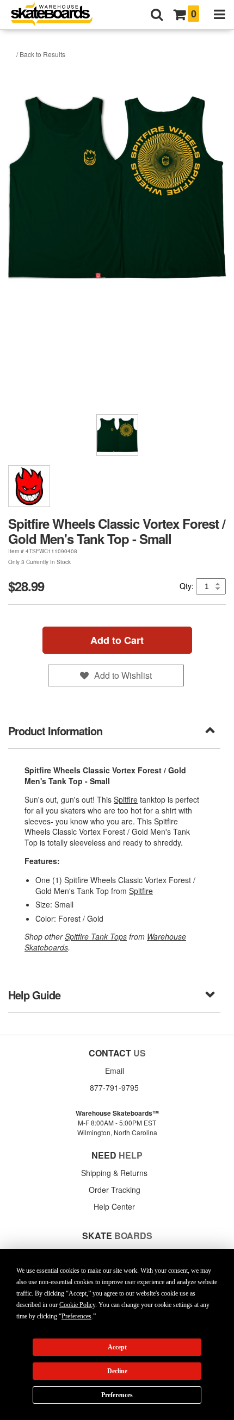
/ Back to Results (40, 54)
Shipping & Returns (114, 1172)
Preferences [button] (76, 1316)
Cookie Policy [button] (77, 1305)
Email (114, 1070)
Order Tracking (114, 1189)
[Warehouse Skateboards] (57, 15)
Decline (117, 1371)
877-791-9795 (114, 1087)
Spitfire (126, 799)
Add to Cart (117, 640)
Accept (117, 1347)
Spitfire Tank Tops (96, 936)
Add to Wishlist (123, 675)
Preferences (117, 1395)
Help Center (114, 1206)
